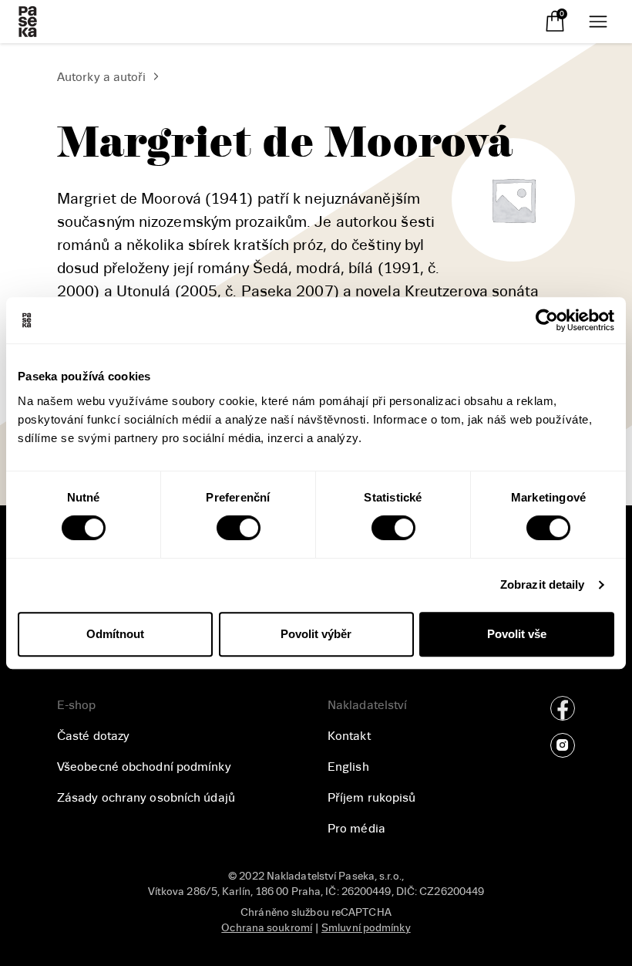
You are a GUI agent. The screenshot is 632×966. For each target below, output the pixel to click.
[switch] (239, 527)
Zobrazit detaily (542, 584)
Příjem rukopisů (372, 798)
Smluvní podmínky (366, 928)
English (348, 767)
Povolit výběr (316, 633)
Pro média (356, 829)
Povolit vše (516, 633)
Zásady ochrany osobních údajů (146, 798)
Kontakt (349, 736)
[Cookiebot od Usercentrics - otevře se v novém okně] (546, 320)
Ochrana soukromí (266, 928)
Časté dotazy (93, 736)
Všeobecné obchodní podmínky (144, 767)
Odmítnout (115, 633)
